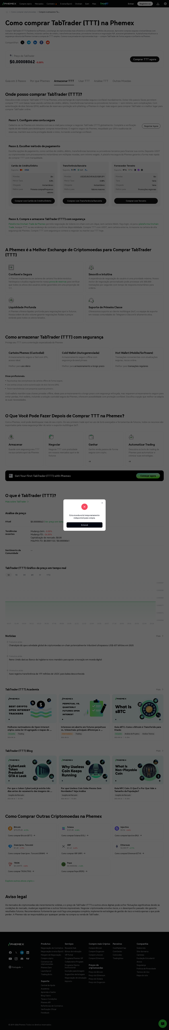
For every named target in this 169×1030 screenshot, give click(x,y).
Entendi (84, 525)
